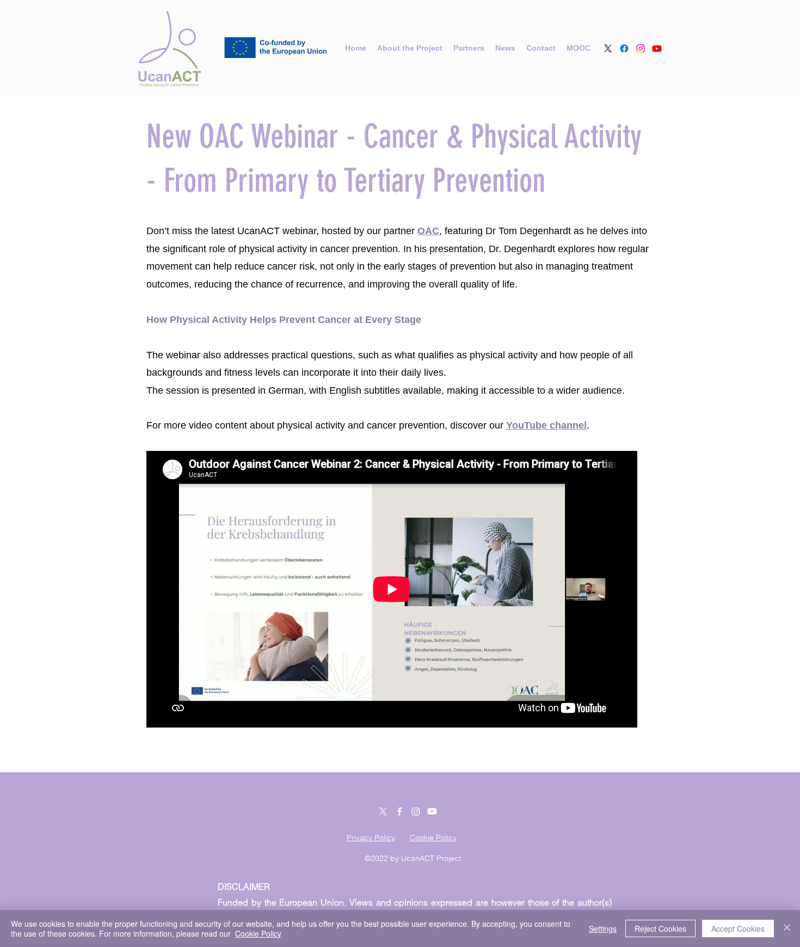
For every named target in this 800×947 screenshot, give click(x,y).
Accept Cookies (738, 928)
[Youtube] (656, 48)
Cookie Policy (258, 933)
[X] (607, 48)
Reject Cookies (660, 928)
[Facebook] (624, 48)
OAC (428, 230)
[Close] (786, 928)
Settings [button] (603, 928)
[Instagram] (640, 48)
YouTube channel (546, 425)
